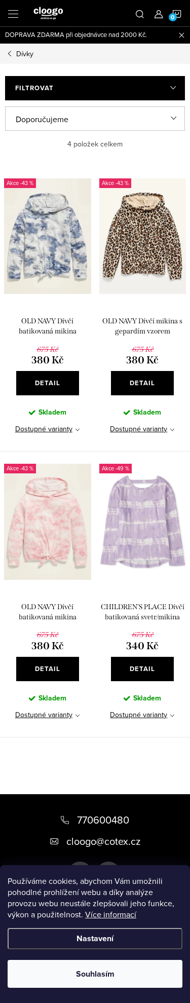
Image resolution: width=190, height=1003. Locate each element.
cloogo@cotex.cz (103, 841)
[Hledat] (140, 13)
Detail (47, 383)
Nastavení (95, 938)
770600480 (103, 819)
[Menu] (13, 13)
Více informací (110, 914)
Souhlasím (95, 974)
